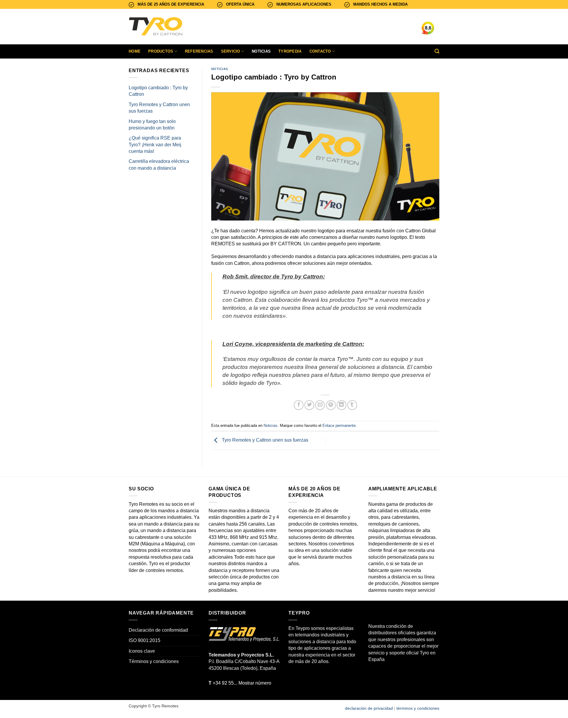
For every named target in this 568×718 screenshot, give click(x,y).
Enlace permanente (339, 425)
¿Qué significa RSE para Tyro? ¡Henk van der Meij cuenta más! (155, 144)
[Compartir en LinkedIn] (341, 405)
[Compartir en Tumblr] (352, 405)
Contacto (320, 51)
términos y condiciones (417, 708)
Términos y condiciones (154, 661)
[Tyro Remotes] (173, 26)
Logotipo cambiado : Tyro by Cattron (158, 91)
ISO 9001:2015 (144, 640)
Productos (160, 51)
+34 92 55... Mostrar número (240, 682)
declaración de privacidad (369, 708)
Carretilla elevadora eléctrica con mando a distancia (159, 164)
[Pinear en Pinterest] (331, 405)
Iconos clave (142, 651)
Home (135, 51)
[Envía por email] (320, 405)
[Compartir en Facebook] (299, 405)
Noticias (261, 51)
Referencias (199, 51)
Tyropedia (289, 51)
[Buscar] (437, 51)
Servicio (230, 51)
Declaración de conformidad (158, 630)
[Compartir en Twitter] (309, 405)
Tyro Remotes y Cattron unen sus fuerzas (159, 108)
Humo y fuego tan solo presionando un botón (152, 124)
